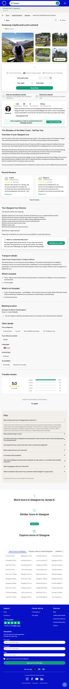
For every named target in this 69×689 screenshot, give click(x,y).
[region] (34, 186)
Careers (55, 625)
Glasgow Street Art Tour (27, 597)
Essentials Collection (59, 619)
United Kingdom (17, 15)
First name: (7, 640)
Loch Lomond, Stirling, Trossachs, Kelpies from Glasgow (42, 560)
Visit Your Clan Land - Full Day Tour (12, 565)
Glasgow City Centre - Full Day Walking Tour (58, 579)
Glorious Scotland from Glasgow (58, 565)
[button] (18, 47)
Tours (7, 15)
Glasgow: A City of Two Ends (58, 560)
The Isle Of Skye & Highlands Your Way (12, 597)
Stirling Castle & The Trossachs (58, 592)
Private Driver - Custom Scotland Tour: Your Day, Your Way (12, 569)
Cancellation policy (43, 683)
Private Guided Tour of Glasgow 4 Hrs (58, 583)
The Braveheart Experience (58, 569)
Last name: (7, 646)
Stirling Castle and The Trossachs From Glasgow (27, 560)
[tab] (17, 551)
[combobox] (44, 83)
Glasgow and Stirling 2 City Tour (42, 565)
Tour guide (35, 615)
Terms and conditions (26, 683)
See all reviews (34, 200)
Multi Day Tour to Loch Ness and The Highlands (42, 592)
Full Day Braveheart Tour (58, 588)
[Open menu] (65, 3)
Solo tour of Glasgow (12, 574)
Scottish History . (41, 556)
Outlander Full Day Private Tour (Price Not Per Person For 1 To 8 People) (12, 560)
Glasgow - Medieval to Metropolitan (42, 579)
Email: (5, 652)
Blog (54, 612)
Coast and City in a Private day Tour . (58, 556)
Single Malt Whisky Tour (42, 588)
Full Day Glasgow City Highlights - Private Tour (12, 592)
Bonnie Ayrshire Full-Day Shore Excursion (42, 583)
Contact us (7, 615)
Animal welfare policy (59, 622)
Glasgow (27, 15)
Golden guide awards (59, 615)
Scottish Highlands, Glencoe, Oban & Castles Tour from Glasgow (42, 597)
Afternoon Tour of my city (27, 579)
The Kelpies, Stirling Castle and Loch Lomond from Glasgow (42, 569)
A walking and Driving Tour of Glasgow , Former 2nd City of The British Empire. (27, 565)
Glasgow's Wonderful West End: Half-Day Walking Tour (12, 579)
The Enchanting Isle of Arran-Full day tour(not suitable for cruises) (27, 569)
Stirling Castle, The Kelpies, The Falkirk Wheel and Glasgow (27, 588)
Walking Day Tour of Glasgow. (27, 556)
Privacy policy (35, 683)
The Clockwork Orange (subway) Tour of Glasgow (58, 597)
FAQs (5, 612)
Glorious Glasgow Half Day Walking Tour (58, 574)
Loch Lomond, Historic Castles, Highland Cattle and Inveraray (27, 592)
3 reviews (14, 388)
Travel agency (36, 612)
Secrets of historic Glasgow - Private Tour (12, 588)
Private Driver (10, 556)
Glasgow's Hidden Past (12, 583)
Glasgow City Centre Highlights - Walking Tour (27, 583)
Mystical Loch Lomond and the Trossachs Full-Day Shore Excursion (42, 574)
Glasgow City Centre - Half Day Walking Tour (27, 574)
